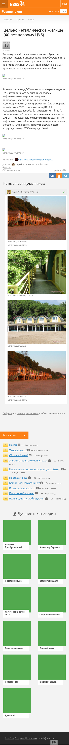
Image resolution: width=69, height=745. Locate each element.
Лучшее (8, 19)
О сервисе (20, 738)
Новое (31, 19)
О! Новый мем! (18, 455)
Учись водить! (18, 450)
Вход (64, 3)
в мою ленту (54, 11)
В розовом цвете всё (22, 488)
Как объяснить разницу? (24, 482)
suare (14, 192)
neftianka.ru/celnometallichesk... (35, 159)
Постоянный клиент (21, 493)
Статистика (31, 738)
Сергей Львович (23, 164)
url (37, 192)
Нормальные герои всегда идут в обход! (34, 469)
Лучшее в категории (36, 513)
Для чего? (10, 715)
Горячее (20, 19)
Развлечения (12, 11)
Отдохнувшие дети (49, 581)
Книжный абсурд (48, 681)
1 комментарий (12, 170)
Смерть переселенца (50, 614)
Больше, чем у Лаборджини (27, 498)
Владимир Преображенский (13, 546)
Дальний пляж (47, 648)
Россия (7, 167)
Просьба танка (18, 477)
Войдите (7, 413)
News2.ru (9, 738)
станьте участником (27, 413)
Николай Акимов (13, 581)
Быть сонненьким (14, 648)
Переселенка (11, 681)
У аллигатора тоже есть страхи (28, 460)
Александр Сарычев (50, 547)
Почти (13, 444)
